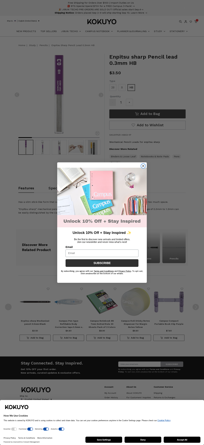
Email (69, 247)
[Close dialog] (143, 166)
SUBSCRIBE (102, 263)
